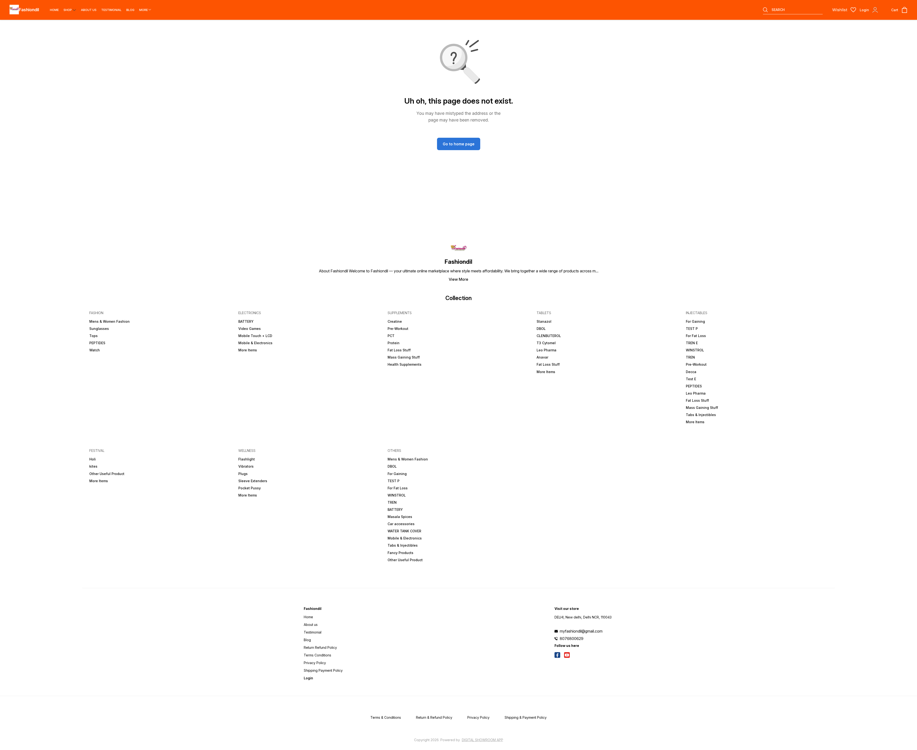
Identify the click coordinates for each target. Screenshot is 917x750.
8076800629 (571, 638)
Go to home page (458, 144)
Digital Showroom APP (482, 740)
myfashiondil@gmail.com (581, 631)
